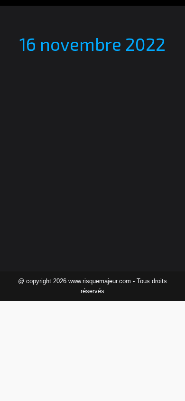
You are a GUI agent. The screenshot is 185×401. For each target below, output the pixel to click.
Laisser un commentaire (112, 148)
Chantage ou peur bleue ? (75, 121)
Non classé (36, 138)
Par (85, 138)
